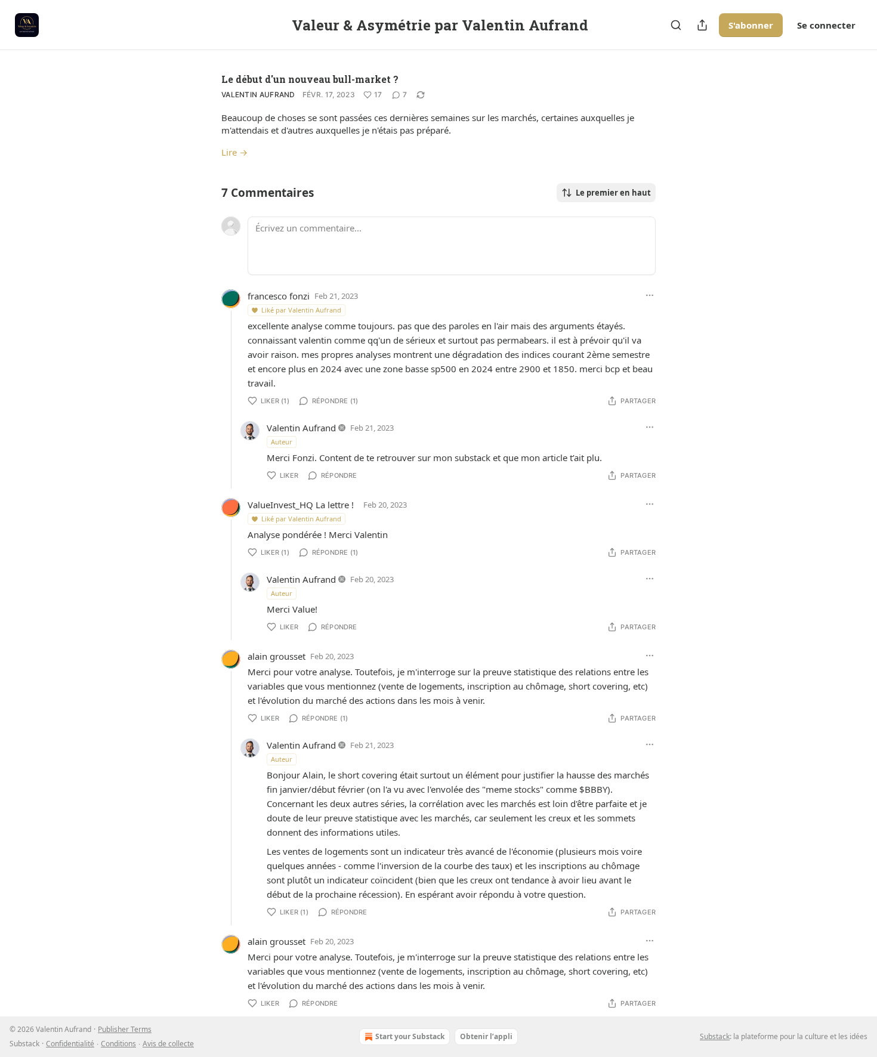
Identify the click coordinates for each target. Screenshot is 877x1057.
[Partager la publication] (702, 25)
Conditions (118, 1044)
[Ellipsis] (649, 295)
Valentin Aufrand (258, 94)
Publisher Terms (125, 1029)
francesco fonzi (279, 296)
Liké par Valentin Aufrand (301, 309)
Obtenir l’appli (486, 1036)
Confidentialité (70, 1044)
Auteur (281, 441)
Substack (715, 1036)
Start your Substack (409, 1036)
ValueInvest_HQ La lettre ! (301, 505)
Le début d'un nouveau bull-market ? (310, 79)
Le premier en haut (613, 192)
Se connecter (826, 25)
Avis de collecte (168, 1044)
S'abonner (750, 25)
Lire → (234, 152)
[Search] (676, 25)
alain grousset (276, 656)
